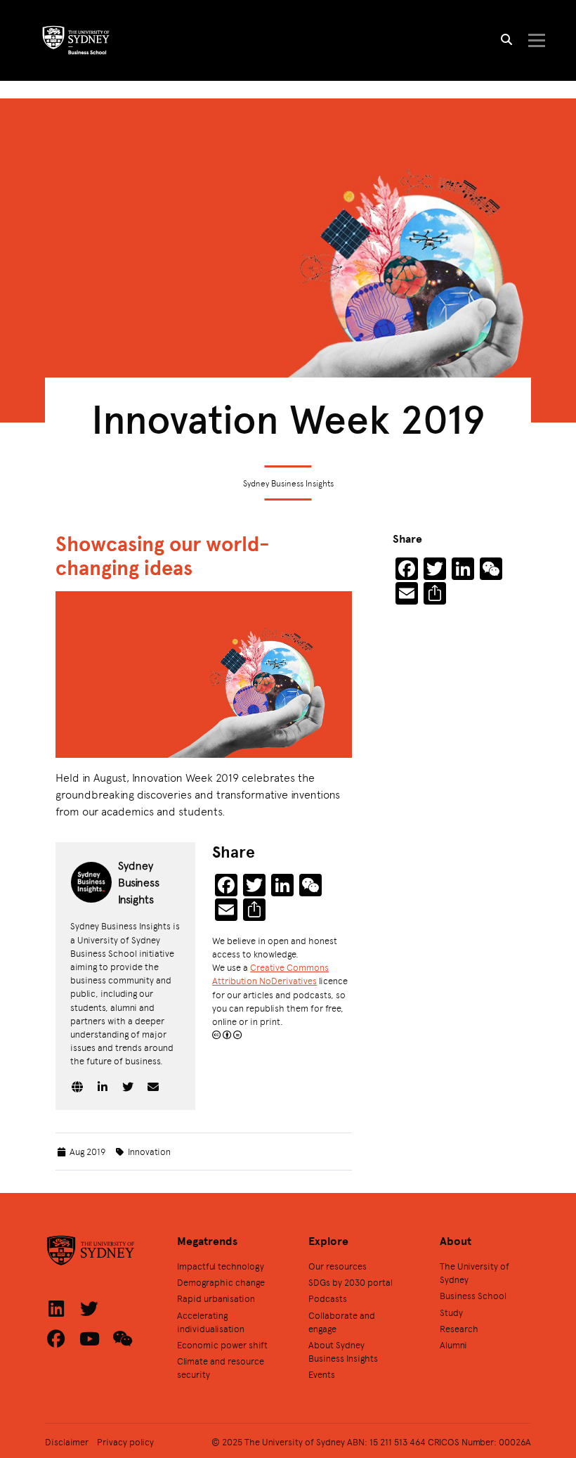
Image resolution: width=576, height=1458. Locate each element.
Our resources (337, 1266)
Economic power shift (222, 1344)
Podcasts (327, 1298)
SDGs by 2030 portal (350, 1282)
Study (451, 1312)
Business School (473, 1295)
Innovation (149, 1151)
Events (321, 1374)
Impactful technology (220, 1266)
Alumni (453, 1344)
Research (459, 1328)
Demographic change (221, 1282)
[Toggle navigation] (536, 40)
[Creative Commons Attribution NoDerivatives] (227, 1034)
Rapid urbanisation (216, 1298)
